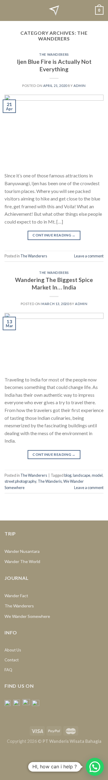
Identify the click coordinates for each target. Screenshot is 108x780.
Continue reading (54, 235)
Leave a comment (89, 256)
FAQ (8, 669)
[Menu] (8, 10)
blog (67, 475)
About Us (12, 650)
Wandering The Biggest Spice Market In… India (54, 283)
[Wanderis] (54, 10)
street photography (20, 481)
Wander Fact (16, 595)
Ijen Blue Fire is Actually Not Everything (54, 65)
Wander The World (22, 561)
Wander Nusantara (22, 551)
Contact (11, 659)
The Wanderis (50, 481)
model (97, 475)
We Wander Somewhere (27, 616)
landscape (81, 475)
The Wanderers (54, 54)
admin (80, 85)
